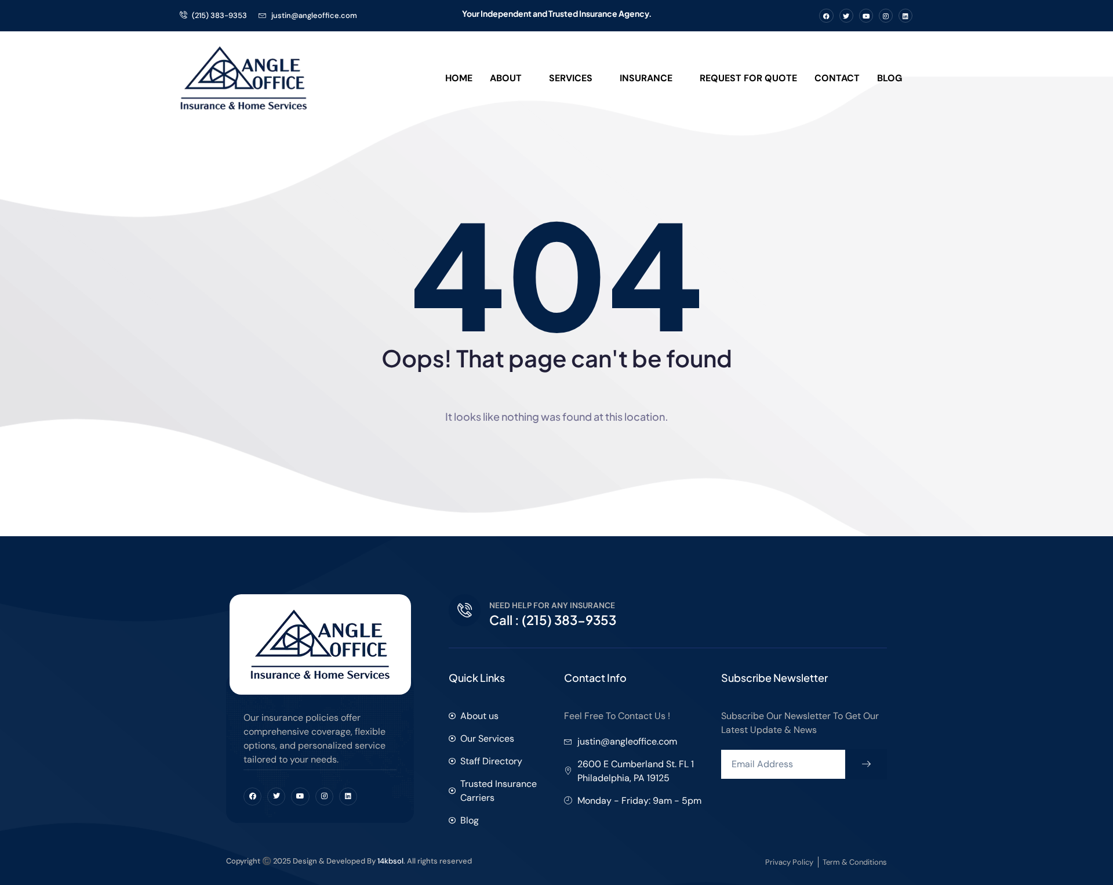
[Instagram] (886, 16)
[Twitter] (846, 16)
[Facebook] (826, 16)
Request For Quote (748, 78)
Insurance (646, 78)
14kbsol (390, 861)
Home (458, 78)
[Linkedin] (905, 16)
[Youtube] (866, 16)
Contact (837, 78)
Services (570, 78)
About (506, 78)
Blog (889, 78)
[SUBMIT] (866, 764)
